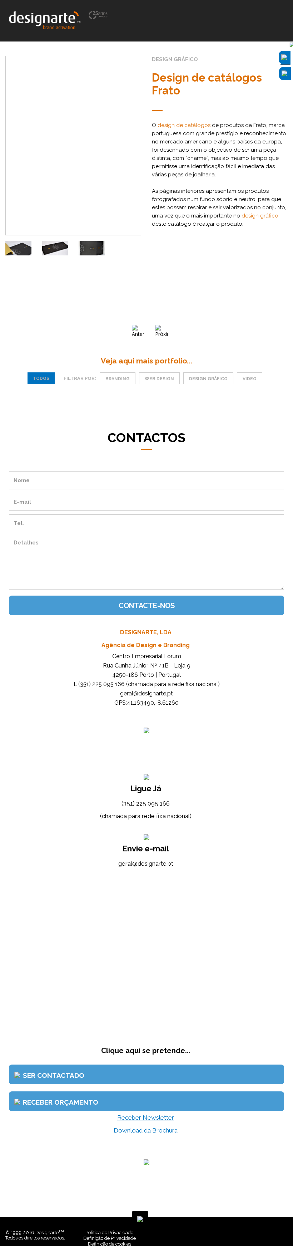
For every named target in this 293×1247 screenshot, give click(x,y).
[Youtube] (264, 1232)
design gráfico (260, 215)
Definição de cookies (109, 1244)
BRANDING (117, 378)
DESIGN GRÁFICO (208, 378)
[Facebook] (253, 1232)
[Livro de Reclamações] (184, 1232)
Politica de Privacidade (109, 1232)
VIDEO (250, 378)
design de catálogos (184, 125)
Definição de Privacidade (109, 1238)
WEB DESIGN (159, 378)
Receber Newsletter (145, 1117)
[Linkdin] (258, 1232)
